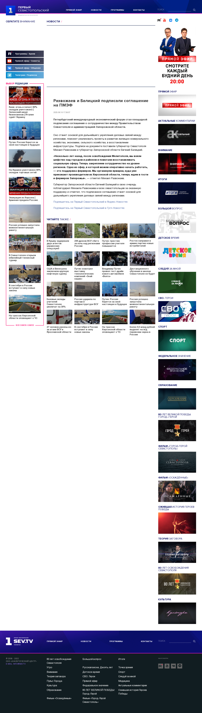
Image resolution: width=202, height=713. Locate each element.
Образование (54, 690)
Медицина (124, 681)
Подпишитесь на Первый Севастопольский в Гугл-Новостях (89, 208)
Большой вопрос (92, 659)
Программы (117, 10)
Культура (52, 686)
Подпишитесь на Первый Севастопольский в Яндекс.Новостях (90, 202)
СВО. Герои (89, 677)
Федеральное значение (95, 686)
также (58, 219)
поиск (160, 10)
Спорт (121, 672)
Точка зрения (125, 668)
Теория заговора (56, 677)
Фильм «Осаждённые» (59, 698)
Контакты (139, 10)
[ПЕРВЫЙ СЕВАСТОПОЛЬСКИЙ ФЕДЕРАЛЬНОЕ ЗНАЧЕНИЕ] (10, 10)
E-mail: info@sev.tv (15, 664)
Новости (96, 10)
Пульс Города (54, 681)
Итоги (121, 659)
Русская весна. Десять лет (98, 668)
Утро (49, 668)
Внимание (52, 672)
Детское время (91, 672)
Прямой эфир (74, 10)
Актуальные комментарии (132, 686)
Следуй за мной (127, 677)
